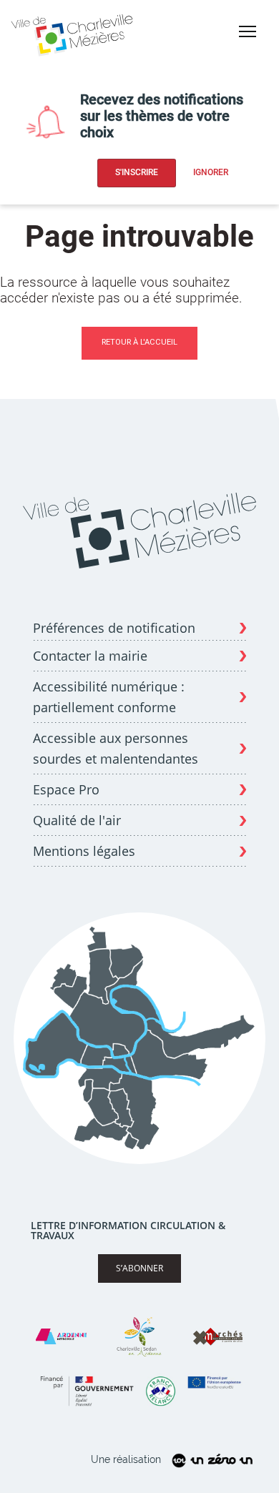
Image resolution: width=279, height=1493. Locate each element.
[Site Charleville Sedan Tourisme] (139, 1336)
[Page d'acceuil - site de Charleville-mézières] (74, 33)
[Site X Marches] (217, 1336)
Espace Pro (66, 789)
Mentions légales (84, 850)
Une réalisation (126, 1459)
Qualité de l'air (77, 820)
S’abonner (139, 1268)
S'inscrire (136, 172)
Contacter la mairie (90, 655)
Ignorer (210, 172)
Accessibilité (242, 56)
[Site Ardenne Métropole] (61, 1336)
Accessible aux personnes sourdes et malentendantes (115, 748)
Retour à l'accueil (139, 342)
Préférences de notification (114, 628)
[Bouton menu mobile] (247, 31)
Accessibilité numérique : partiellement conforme (109, 697)
